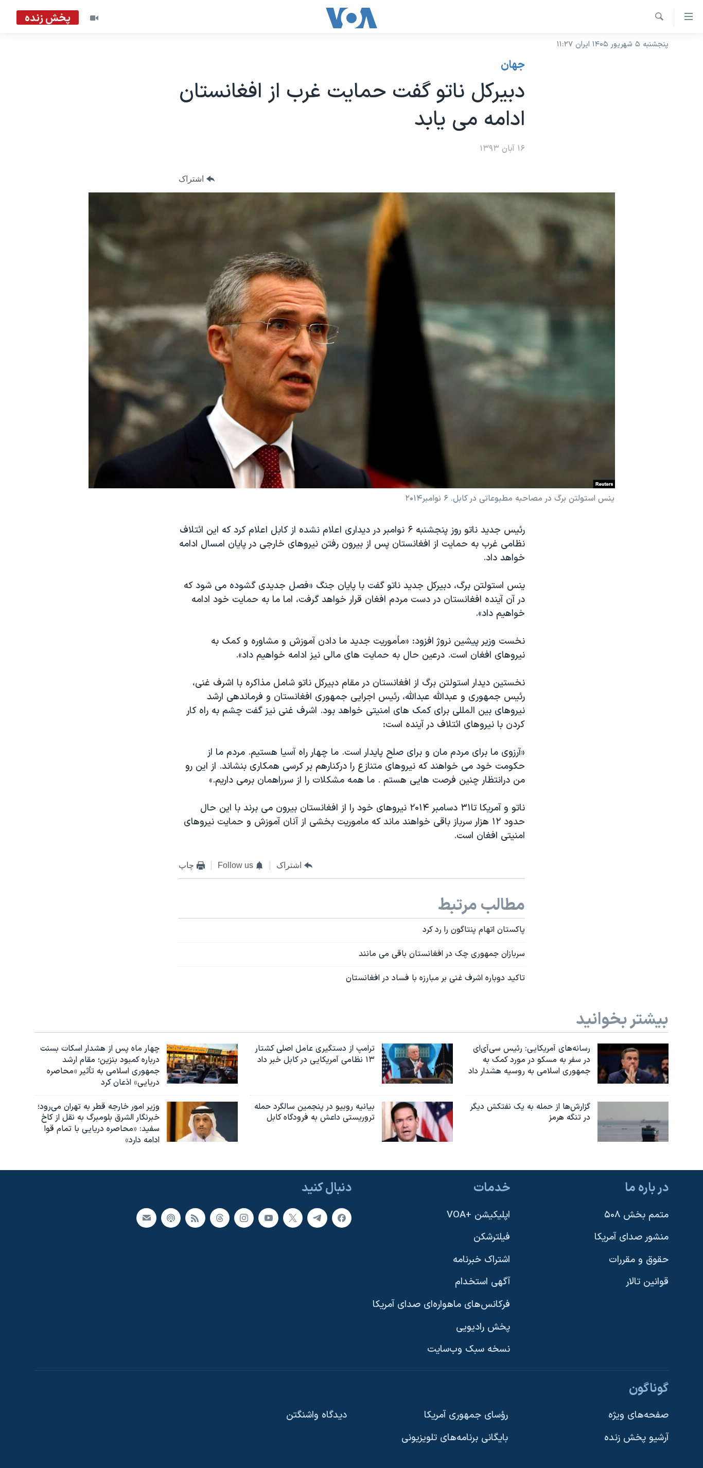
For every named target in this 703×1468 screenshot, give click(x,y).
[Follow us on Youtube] (268, 1218)
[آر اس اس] (195, 1218)
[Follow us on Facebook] (341, 1218)
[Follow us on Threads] (220, 1218)
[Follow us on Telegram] (317, 1218)
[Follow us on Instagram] (244, 1218)
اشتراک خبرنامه (481, 1260)
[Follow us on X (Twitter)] (293, 1218)
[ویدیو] (94, 18)
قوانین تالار (647, 1282)
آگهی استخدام (482, 1282)
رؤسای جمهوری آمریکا (466, 1415)
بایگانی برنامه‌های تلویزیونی (454, 1438)
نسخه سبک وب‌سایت (468, 1349)
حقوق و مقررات (639, 1260)
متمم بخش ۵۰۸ (636, 1215)
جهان (513, 65)
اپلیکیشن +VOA (478, 1215)
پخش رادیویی (483, 1327)
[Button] (197, 179)
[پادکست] (171, 1218)
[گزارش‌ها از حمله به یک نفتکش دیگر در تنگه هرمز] (633, 1122)
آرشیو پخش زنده (636, 1438)
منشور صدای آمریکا (631, 1237)
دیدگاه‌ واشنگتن (316, 1415)
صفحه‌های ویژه (638, 1415)
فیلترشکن (491, 1237)
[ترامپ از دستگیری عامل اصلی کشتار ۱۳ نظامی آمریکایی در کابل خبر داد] (417, 1063)
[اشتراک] (146, 1218)
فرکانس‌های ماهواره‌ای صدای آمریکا (441, 1305)
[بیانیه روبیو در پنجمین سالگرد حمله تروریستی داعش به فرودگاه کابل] (417, 1122)
